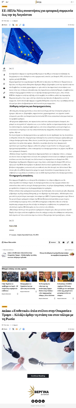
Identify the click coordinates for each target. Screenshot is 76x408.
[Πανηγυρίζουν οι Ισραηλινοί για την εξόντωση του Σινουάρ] (28, 277)
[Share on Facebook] (9, 25)
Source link (13, 226)
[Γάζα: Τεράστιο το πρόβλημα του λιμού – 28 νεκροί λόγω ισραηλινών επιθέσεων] (10, 277)
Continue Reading (38, 376)
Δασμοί (19, 235)
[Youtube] (39, 401)
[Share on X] (13, 25)
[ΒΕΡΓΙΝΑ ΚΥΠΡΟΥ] (38, 2)
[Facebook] (32, 401)
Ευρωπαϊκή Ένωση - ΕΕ (28, 235)
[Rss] (43, 401)
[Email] (16, 25)
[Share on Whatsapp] (4, 84)
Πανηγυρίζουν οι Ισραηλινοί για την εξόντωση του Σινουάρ (27, 286)
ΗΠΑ (37, 235)
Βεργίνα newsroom (6, 293)
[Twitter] (36, 401)
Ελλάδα (60, 280)
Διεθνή (5, 6)
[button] (3, 2)
